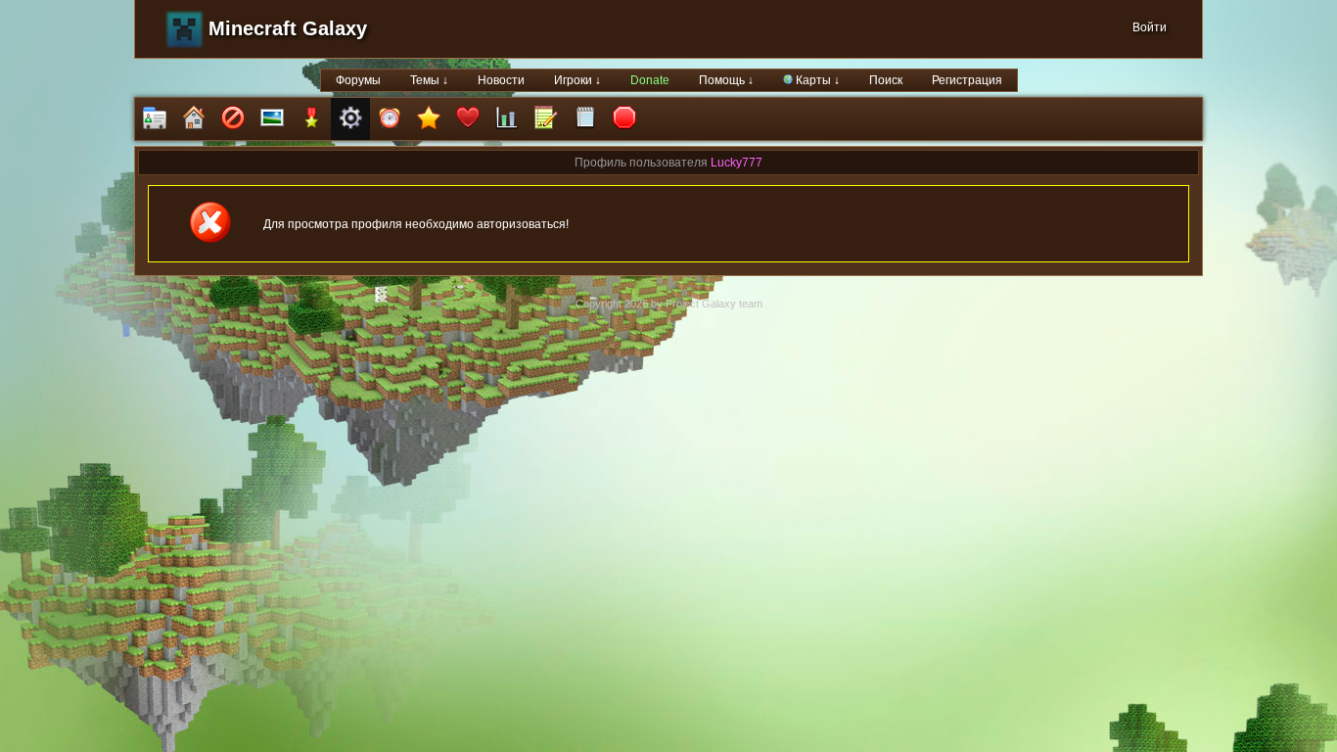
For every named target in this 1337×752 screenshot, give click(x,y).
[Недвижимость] (193, 119)
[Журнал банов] (233, 119)
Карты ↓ (816, 80)
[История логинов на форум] (585, 119)
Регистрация (967, 80)
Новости (501, 80)
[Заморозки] (389, 119)
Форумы (358, 80)
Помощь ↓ (726, 80)
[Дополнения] (350, 119)
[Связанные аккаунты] (467, 119)
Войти (1149, 27)
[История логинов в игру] (546, 119)
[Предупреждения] (624, 119)
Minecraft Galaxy (287, 28)
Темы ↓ (429, 80)
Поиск (885, 80)
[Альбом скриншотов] (272, 119)
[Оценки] (428, 119)
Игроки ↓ (577, 80)
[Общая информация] (154, 119)
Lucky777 (736, 162)
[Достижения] (311, 119)
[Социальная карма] (507, 119)
